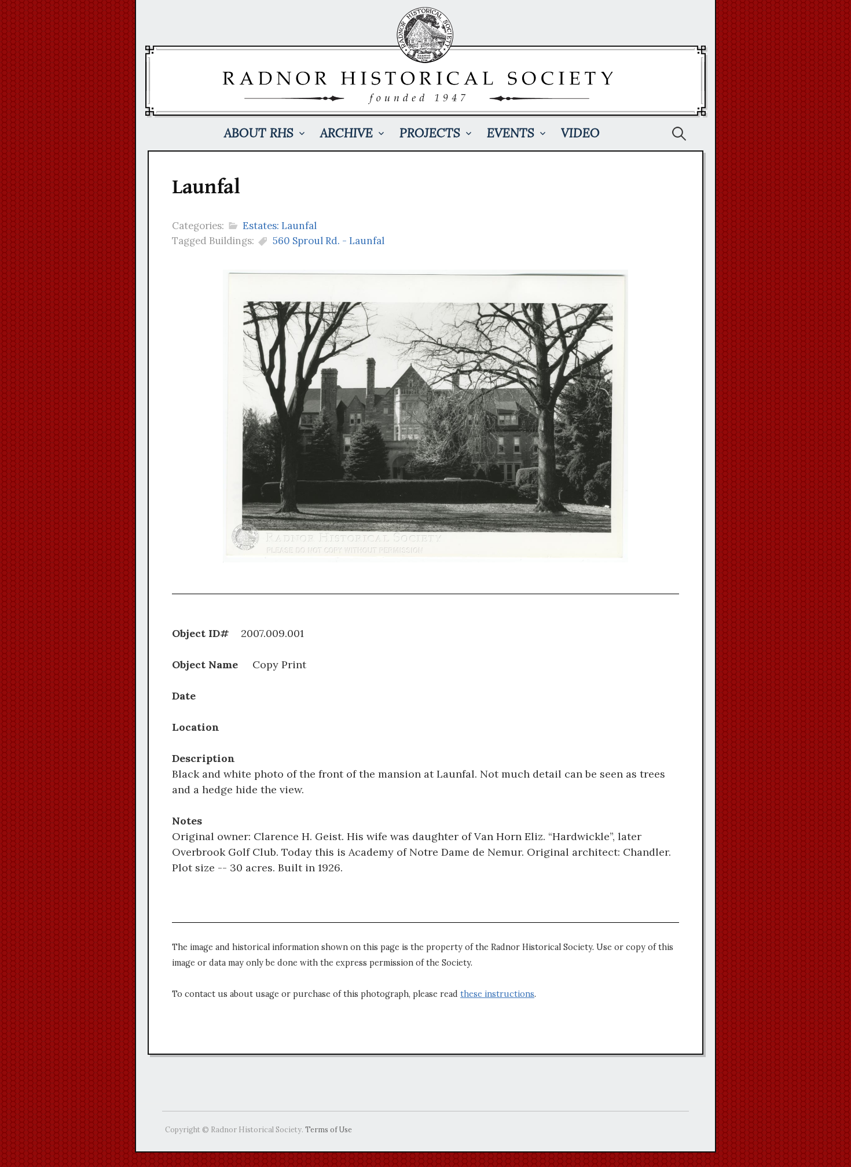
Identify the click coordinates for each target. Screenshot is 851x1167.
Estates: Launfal (280, 225)
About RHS (259, 133)
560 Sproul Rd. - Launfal (328, 240)
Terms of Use (328, 1129)
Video (580, 133)
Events (510, 133)
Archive (346, 133)
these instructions (497, 994)
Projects (429, 133)
